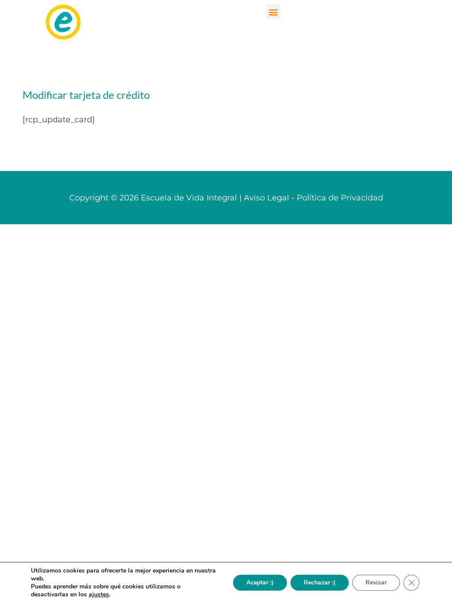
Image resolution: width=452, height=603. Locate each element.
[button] (273, 11)
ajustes (99, 595)
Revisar (376, 582)
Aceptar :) (260, 582)
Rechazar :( (319, 582)
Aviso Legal (266, 198)
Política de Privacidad (340, 198)
